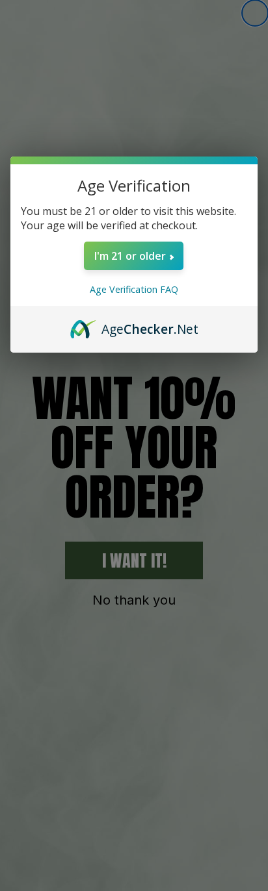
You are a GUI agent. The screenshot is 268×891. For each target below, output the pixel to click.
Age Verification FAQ (134, 289)
